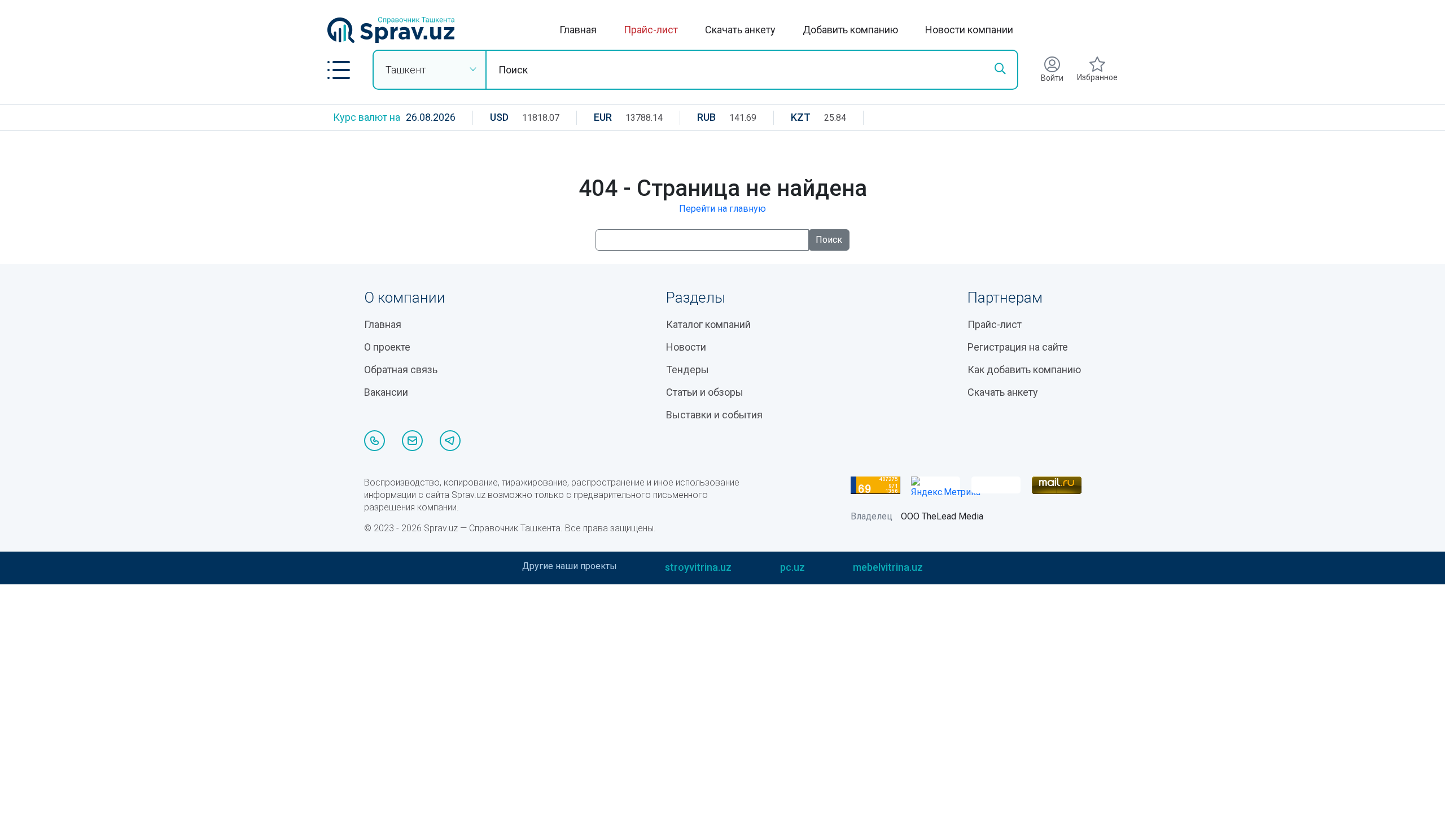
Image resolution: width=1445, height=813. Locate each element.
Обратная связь (400, 369)
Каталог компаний (708, 324)
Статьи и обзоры (704, 392)
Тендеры (687, 369)
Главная (578, 30)
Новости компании (969, 30)
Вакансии (386, 392)
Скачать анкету (740, 30)
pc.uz (792, 567)
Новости (686, 347)
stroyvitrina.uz (698, 567)
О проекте (387, 347)
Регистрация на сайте (1017, 347)
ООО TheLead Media (942, 516)
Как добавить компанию (1024, 369)
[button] (338, 70)
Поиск (829, 239)
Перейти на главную (722, 208)
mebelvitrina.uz (888, 567)
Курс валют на (366, 117)
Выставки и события (714, 415)
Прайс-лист (651, 30)
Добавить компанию (850, 30)
